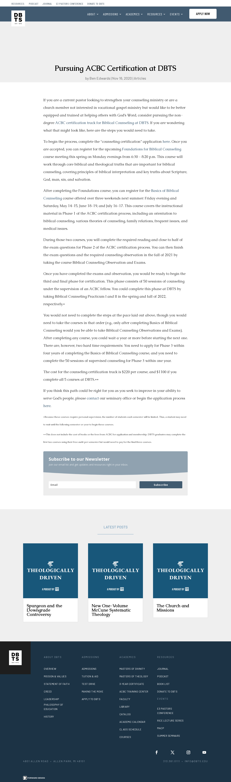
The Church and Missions (173, 608)
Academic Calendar (132, 721)
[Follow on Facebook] (156, 752)
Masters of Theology (133, 676)
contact (93, 398)
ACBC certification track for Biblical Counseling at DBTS (102, 122)
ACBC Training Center (133, 691)
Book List (163, 683)
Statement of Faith (56, 683)
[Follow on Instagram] (188, 752)
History (49, 716)
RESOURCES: (18, 4)
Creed (48, 691)
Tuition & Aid (90, 676)
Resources (154, 14)
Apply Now (203, 14)
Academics (133, 14)
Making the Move (92, 691)
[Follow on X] (172, 752)
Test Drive (88, 683)
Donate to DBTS (95, 4)
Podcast (33, 4)
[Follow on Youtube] (204, 752)
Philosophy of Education (53, 707)
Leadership (51, 699)
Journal (47, 4)
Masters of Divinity (132, 668)
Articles (140, 78)
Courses (125, 736)
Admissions (110, 14)
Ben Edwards (100, 78)
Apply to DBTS (91, 699)
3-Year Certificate (131, 683)
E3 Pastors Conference (69, 4)
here (166, 141)
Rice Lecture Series (170, 720)
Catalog (125, 714)
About (91, 14)
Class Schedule (130, 729)
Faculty (124, 699)
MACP (160, 728)
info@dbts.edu (196, 761)
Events (175, 14)
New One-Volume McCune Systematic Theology (111, 610)
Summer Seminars (168, 735)
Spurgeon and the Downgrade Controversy (44, 610)
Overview (50, 668)
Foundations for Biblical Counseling (151, 149)
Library (124, 706)
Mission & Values (55, 676)
